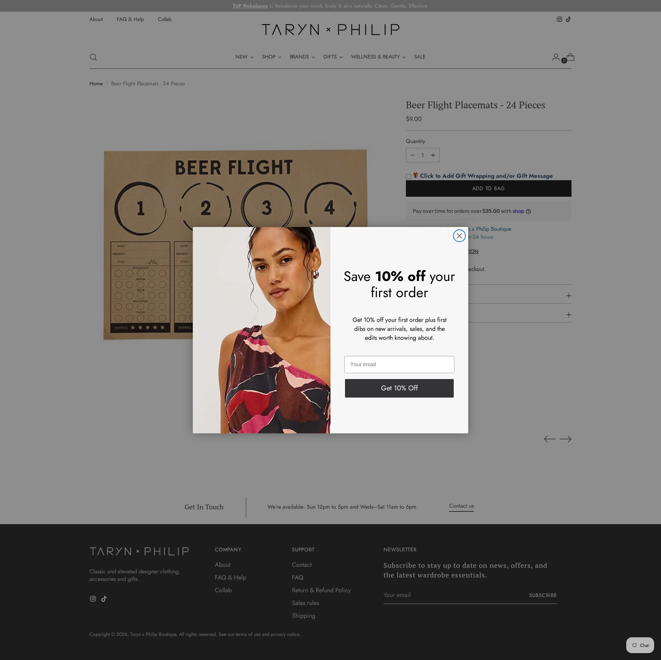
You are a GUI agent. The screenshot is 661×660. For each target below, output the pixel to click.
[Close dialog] (459, 236)
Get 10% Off (399, 388)
